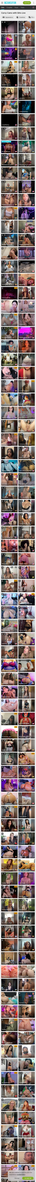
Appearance (9, 17)
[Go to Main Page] (11, 3)
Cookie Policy (21, 1174)
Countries (22, 17)
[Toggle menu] (2, 2)
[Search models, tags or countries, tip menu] (33, 7)
